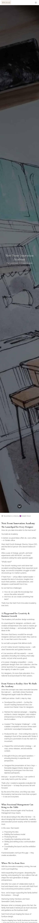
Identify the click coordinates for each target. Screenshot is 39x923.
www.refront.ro (23, 667)
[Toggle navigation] (36, 2)
